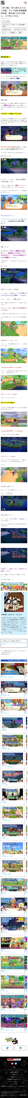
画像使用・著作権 (14, 1072)
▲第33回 (3, 970)
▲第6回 (26, 711)
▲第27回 (3, 911)
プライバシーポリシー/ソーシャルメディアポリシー (14, 1069)
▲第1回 (2, 675)
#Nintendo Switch (6, 29)
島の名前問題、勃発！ (5, 695)
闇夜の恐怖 (4, 730)
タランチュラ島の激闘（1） (8, 766)
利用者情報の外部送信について (14, 1079)
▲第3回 (2, 693)
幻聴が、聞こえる (4, 932)
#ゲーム (4, 32)
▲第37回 (3, 1009)
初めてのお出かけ (4, 713)
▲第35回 (3, 989)
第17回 (3, 819)
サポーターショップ (14, 1081)
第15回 (3, 801)
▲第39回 (3, 1028)
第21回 (3, 855)
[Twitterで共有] (7, 1048)
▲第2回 (26, 675)
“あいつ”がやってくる (5, 951)
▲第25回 (3, 892)
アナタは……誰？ (4, 991)
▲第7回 (4, 729)
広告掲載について (14, 1077)
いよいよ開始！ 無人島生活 (7, 677)
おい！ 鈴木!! (5, 784)
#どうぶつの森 (5, 21)
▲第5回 (2, 711)
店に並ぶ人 (4, 838)
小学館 (14, 1067)
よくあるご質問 (14, 1084)
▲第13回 (4, 783)
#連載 (20, 32)
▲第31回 (3, 949)
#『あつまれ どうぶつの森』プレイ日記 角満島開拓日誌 (13, 25)
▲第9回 (4, 747)
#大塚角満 (12, 32)
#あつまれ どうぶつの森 (20, 29)
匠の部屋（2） (5, 802)
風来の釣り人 (4, 893)
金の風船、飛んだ (4, 971)
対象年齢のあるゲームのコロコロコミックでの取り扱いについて (14, 1087)
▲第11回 (4, 765)
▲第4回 (26, 693)
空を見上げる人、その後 (7, 856)
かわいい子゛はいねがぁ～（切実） (8, 1010)
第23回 (3, 873)
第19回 (3, 837)
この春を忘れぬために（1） (8, 820)
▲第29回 (3, 931)
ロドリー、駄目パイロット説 (7, 1030)
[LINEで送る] (20, 1048)
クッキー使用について (14, 1074)
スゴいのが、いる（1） (6, 913)
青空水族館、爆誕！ (6, 748)
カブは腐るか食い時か (7, 874)
